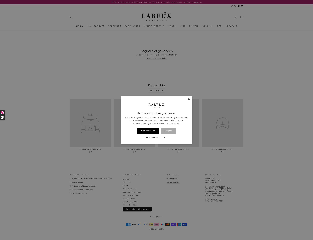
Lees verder (174, 123)
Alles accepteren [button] (148, 131)
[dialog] (156, 120)
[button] (156, 137)
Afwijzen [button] (168, 131)
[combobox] (189, 99)
